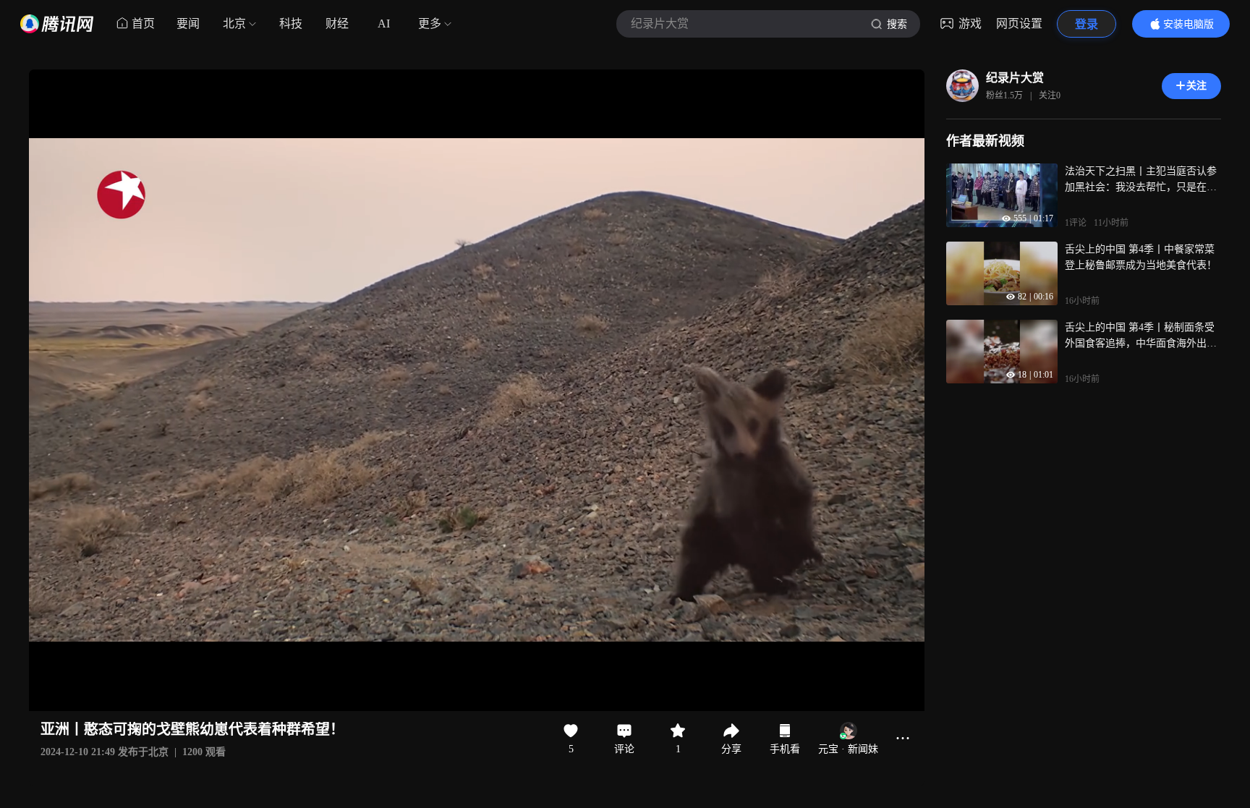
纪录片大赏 (1015, 78)
